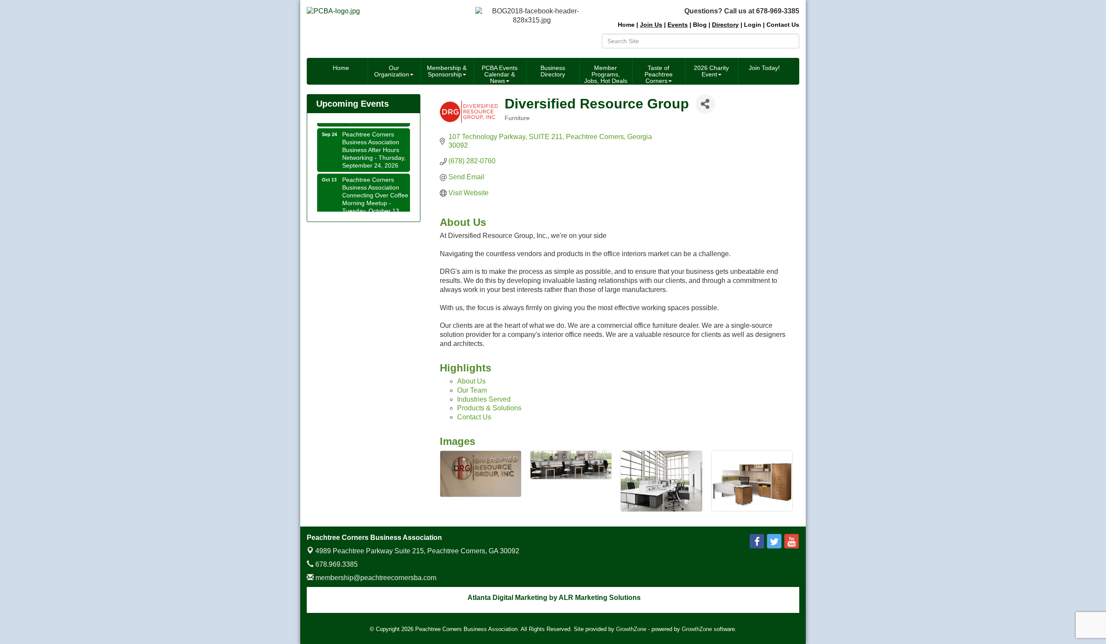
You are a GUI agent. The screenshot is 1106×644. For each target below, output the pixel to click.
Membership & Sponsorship (447, 71)
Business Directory (552, 71)
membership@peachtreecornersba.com (375, 577)
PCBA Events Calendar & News (500, 74)
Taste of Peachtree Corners (659, 74)
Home (341, 67)
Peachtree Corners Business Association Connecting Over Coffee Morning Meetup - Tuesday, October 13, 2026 (375, 193)
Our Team (472, 390)
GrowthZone (631, 629)
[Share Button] (705, 104)
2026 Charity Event (711, 71)
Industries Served (484, 399)
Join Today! (764, 67)
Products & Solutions (489, 408)
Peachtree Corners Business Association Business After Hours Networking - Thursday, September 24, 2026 (374, 143)
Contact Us (474, 417)
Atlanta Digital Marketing (507, 597)
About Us (471, 381)
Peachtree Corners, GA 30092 (417, 551)
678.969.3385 (336, 564)
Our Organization (391, 71)
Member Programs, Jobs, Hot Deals (605, 74)
